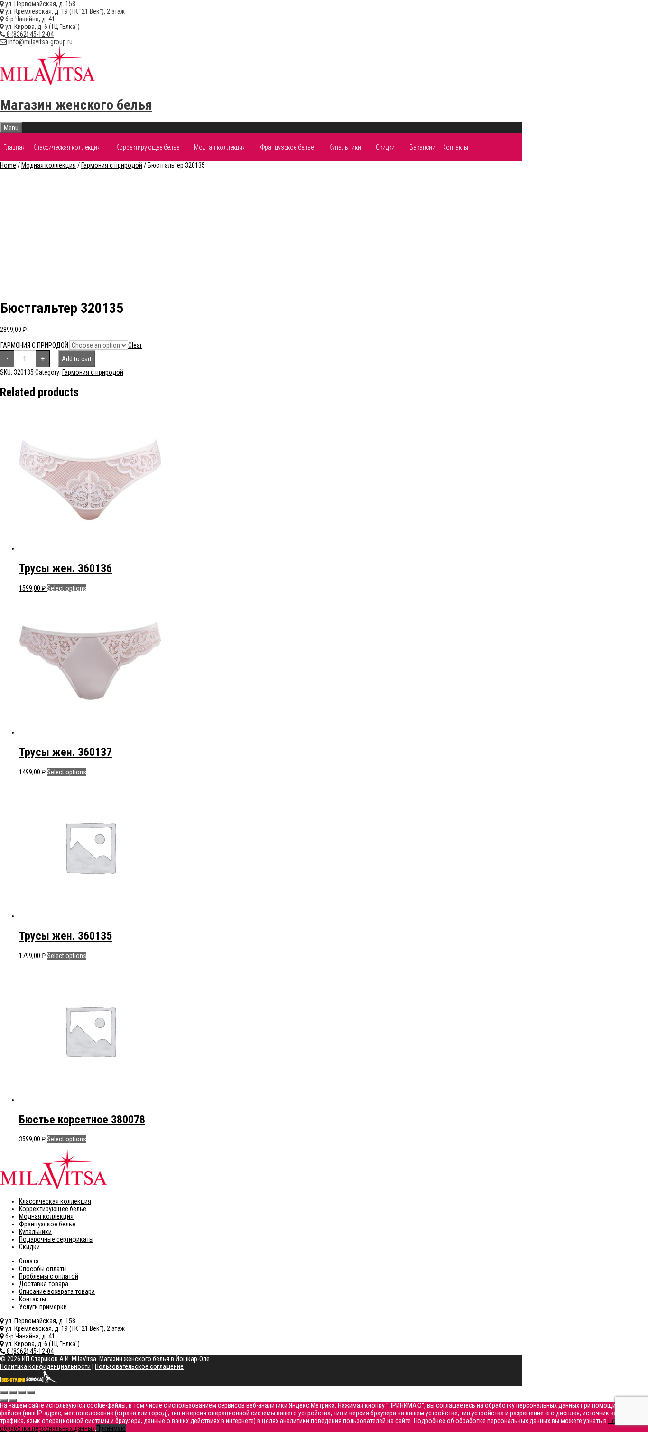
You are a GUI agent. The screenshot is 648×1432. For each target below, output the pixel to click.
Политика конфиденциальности (45, 1366)
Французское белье (287, 147)
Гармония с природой (111, 165)
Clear (135, 345)
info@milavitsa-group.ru (40, 42)
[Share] (13, 1392)
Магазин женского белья (76, 104)
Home (8, 165)
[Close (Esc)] (4, 1392)
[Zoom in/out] (31, 1392)
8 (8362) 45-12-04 (29, 34)
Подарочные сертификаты (56, 1239)
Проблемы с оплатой (48, 1276)
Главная (14, 147)
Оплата (29, 1261)
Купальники (344, 147)
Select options (66, 588)
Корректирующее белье (147, 147)
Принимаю (111, 1428)
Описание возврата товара (57, 1291)
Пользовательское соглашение (139, 1366)
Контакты (455, 147)
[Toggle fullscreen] (22, 1392)
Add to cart (77, 359)
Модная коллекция (220, 147)
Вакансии (422, 147)
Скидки (385, 147)
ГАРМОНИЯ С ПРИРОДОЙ (34, 345)
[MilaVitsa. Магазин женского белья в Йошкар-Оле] (47, 83)
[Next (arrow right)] (13, 1400)
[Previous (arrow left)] (4, 1400)
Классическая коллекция (66, 147)
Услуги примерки (43, 1306)
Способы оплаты (43, 1268)
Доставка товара (43, 1284)
